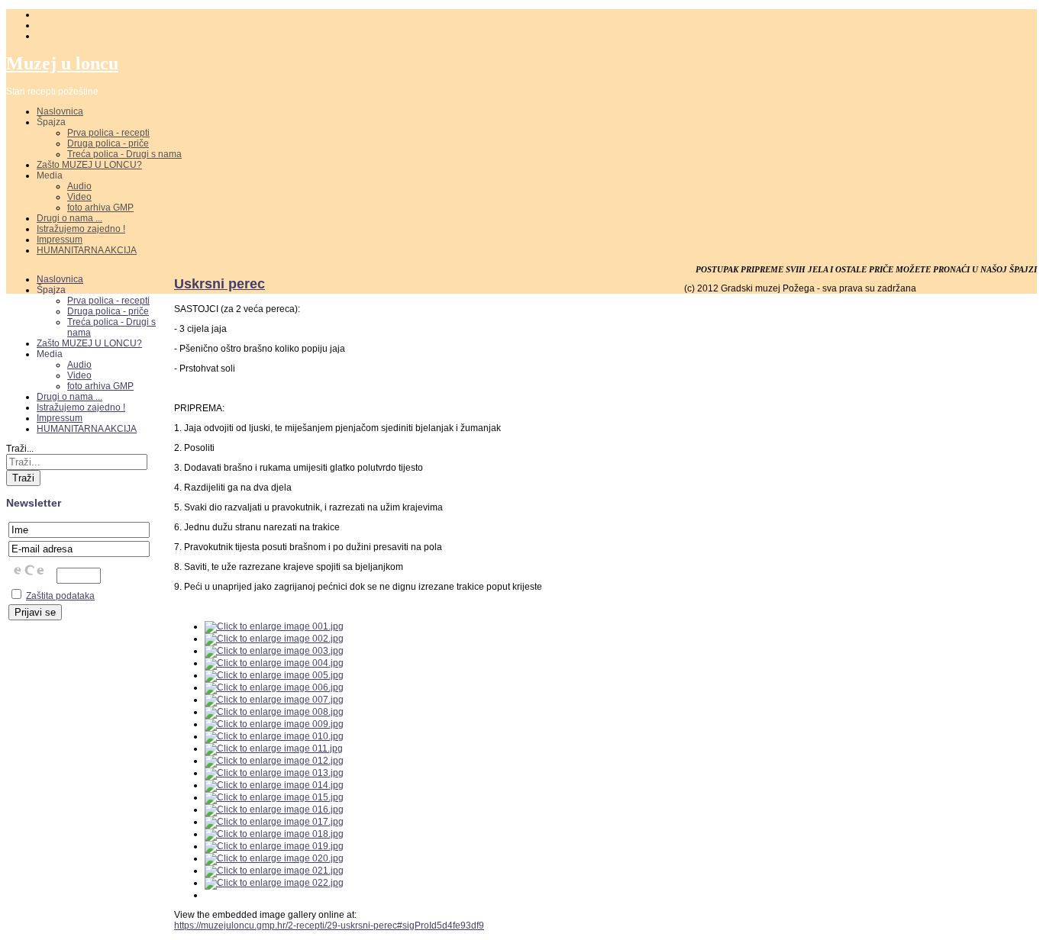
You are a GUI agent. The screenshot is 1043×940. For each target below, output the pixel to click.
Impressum (59, 239)
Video (79, 197)
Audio (79, 186)
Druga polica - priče (108, 143)
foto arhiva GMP (100, 207)
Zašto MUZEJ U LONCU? (89, 164)
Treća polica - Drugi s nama (124, 154)
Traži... (20, 448)
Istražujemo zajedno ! (81, 229)
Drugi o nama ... (69, 218)
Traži (23, 478)
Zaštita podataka (60, 596)
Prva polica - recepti (108, 132)
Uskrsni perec (219, 283)
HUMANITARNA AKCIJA (87, 250)
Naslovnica (60, 111)
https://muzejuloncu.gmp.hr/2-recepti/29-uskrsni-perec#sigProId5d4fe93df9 (329, 925)
